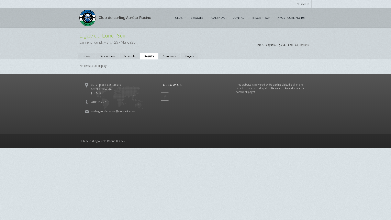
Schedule (129, 56)
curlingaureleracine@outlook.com (113, 111)
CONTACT (239, 18)
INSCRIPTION (261, 18)
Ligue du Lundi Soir (287, 45)
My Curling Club (278, 84)
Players (189, 56)
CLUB (179, 18)
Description (107, 56)
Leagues (270, 45)
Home (259, 45)
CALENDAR (218, 18)
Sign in (304, 4)
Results (149, 56)
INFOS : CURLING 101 (291, 18)
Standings (169, 56)
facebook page (245, 92)
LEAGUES (197, 18)
